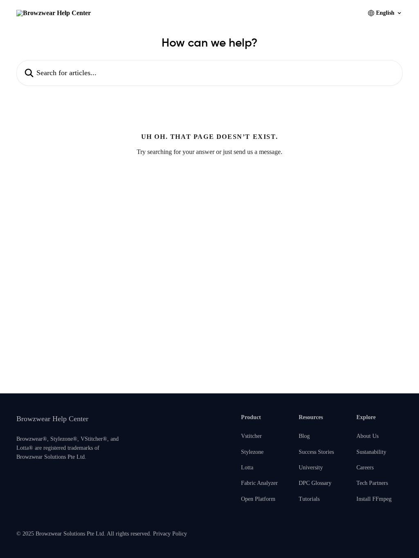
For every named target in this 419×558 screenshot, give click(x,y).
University (311, 467)
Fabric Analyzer (259, 483)
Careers (365, 467)
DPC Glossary (315, 483)
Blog (304, 436)
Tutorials (309, 499)
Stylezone (252, 452)
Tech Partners (372, 483)
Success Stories (316, 452)
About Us (367, 436)
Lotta (247, 467)
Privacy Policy (170, 534)
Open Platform (258, 499)
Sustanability (371, 452)
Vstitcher (251, 436)
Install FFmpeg (374, 499)
